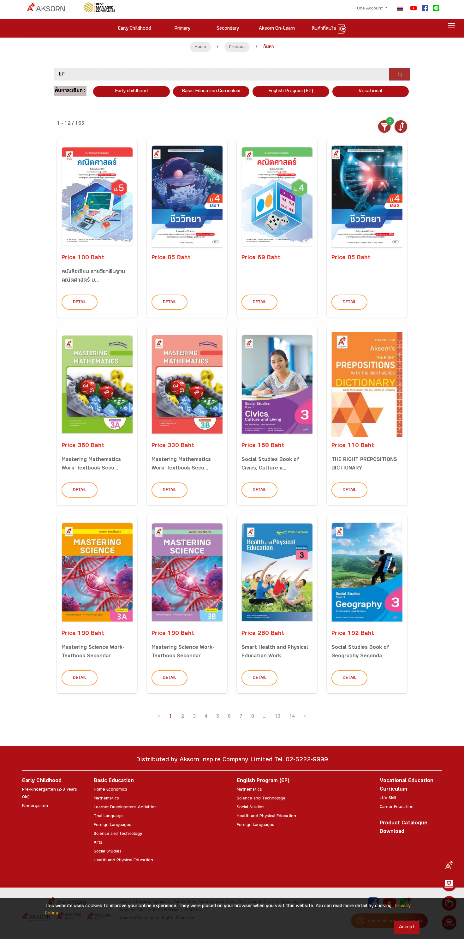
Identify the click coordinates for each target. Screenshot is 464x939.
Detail (79, 302)
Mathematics (106, 799)
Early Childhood (42, 781)
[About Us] (449, 865)
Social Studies (108, 852)
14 (292, 717)
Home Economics (110, 790)
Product (237, 47)
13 (277, 717)
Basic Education (114, 781)
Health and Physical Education (123, 861)
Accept (406, 927)
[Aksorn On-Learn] (449, 884)
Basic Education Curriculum (211, 91)
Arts (98, 843)
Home (200, 47)
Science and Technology (118, 834)
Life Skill (388, 798)
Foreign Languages (112, 825)
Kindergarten (35, 806)
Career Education (396, 807)
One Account (370, 9)
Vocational (370, 91)
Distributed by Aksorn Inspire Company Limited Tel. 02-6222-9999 (232, 760)
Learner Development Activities (125, 808)
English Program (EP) (290, 91)
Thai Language (108, 816)
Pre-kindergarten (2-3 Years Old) (49, 793)
